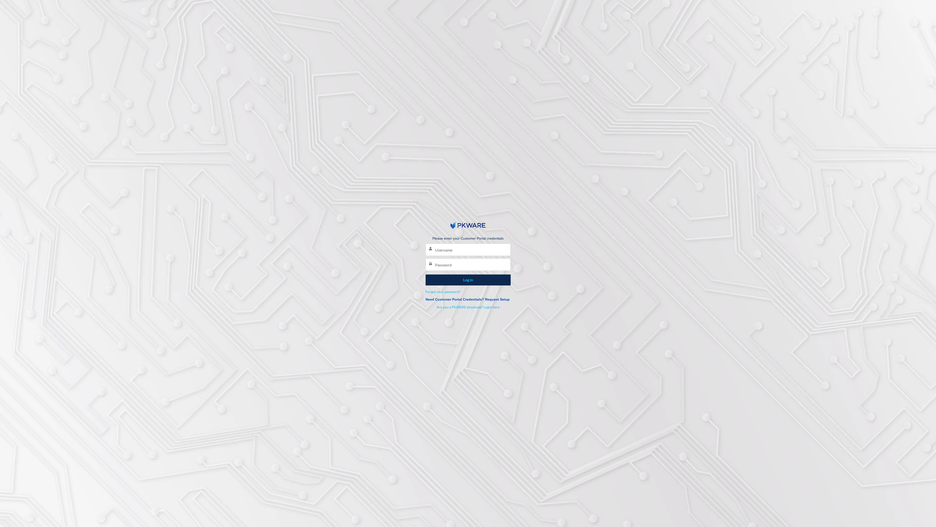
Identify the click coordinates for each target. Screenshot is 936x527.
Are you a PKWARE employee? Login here (468, 307)
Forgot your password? (443, 292)
